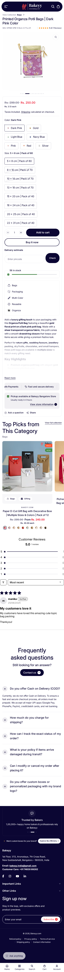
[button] (32, 551)
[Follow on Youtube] (17, 876)
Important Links (11, 883)
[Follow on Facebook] (3, 876)
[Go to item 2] (22, 93)
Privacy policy (30, 939)
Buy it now (32, 242)
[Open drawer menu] (6, 6)
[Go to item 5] (30, 93)
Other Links (9, 890)
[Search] (53, 6)
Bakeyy (6, 850)
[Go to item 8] (35, 93)
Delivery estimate (14, 250)
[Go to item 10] (38, 93)
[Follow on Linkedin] (25, 876)
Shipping (25, 112)
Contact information (42, 942)
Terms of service (47, 939)
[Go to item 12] (41, 93)
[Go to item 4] (27, 93)
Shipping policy (23, 942)
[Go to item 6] (32, 93)
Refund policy (15, 939)
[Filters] (3, 582)
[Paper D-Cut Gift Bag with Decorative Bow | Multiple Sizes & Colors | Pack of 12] (27, 466)
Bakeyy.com (27, 507)
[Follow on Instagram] (10, 876)
